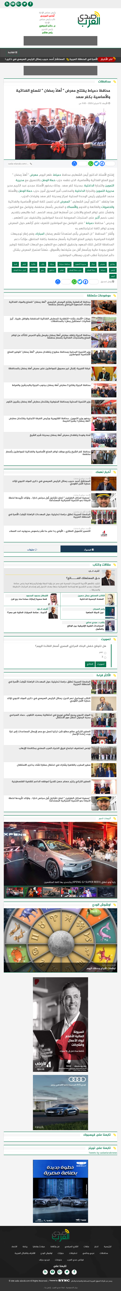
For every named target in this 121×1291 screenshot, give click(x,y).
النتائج (90, 664)
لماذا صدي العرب (58, 1287)
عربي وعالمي (88, 1253)
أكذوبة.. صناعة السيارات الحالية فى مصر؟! (27, 612)
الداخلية (89, 185)
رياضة (25, 1246)
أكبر (97, 217)
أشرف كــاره (94, 571)
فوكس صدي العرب (75, 1260)
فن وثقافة (54, 1246)
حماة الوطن (48, 180)
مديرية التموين (105, 191)
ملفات (86, 1246)
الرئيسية (107, 1246)
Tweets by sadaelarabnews (103, 1153)
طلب (42, 264)
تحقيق (51, 270)
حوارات (61, 1253)
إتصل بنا (47, 1287)
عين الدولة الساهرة (95, 612)
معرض (34, 175)
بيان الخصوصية (72, 1287)
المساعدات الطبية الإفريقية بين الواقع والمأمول (85, 627)
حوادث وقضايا (39, 1246)
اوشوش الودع (46, 1253)
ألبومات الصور (105, 818)
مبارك (52, 264)
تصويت (100, 664)
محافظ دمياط (64, 264)
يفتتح (112, 264)
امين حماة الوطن (19, 270)
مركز (93, 264)
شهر (24, 264)
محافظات (104, 1253)
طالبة (33, 264)
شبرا (15, 264)
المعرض (65, 201)
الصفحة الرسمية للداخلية (92, 599)
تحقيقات (73, 1253)
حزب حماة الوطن (75, 270)
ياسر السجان (99, 609)
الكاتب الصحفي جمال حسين (91, 595)
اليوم (113, 276)
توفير (62, 270)
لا (102, 657)
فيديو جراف (44, 1260)
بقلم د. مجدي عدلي (95, 622)
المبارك (40, 234)
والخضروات (107, 207)
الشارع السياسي (71, 1246)
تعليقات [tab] (31, 549)
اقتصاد (14, 1246)
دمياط (57, 175)
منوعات (58, 1260)
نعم (101, 652)
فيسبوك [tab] (88, 549)
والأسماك (72, 207)
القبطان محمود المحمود (37, 595)
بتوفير (33, 270)
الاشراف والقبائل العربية (25, 1253)
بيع (42, 270)
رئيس (113, 270)
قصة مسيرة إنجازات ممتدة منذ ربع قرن (29, 599)
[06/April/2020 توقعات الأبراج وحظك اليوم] (60, 941)
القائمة (11, 52)
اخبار (96, 1246)
